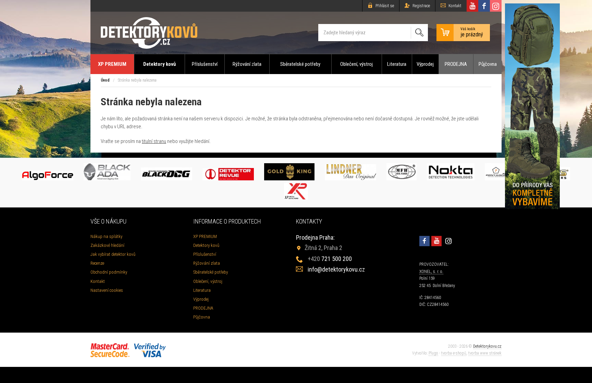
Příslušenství (205, 64)
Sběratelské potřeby (300, 64)
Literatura (396, 64)
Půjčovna (488, 64)
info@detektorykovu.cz (336, 269)
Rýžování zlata (247, 64)
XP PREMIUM (112, 64)
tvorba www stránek (485, 353)
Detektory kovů (159, 64)
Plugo (433, 353)
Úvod (105, 80)
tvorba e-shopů (453, 353)
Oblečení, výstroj (356, 64)
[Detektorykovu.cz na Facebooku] (484, 6)
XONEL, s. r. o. (431, 271)
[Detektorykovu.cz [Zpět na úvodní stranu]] (149, 33)
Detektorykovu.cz (487, 346)
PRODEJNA (456, 64)
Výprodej (425, 64)
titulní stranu (154, 141)
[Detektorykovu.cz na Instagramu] (496, 6)
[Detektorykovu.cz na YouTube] (472, 6)
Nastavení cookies (106, 290)
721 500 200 (330, 258)
